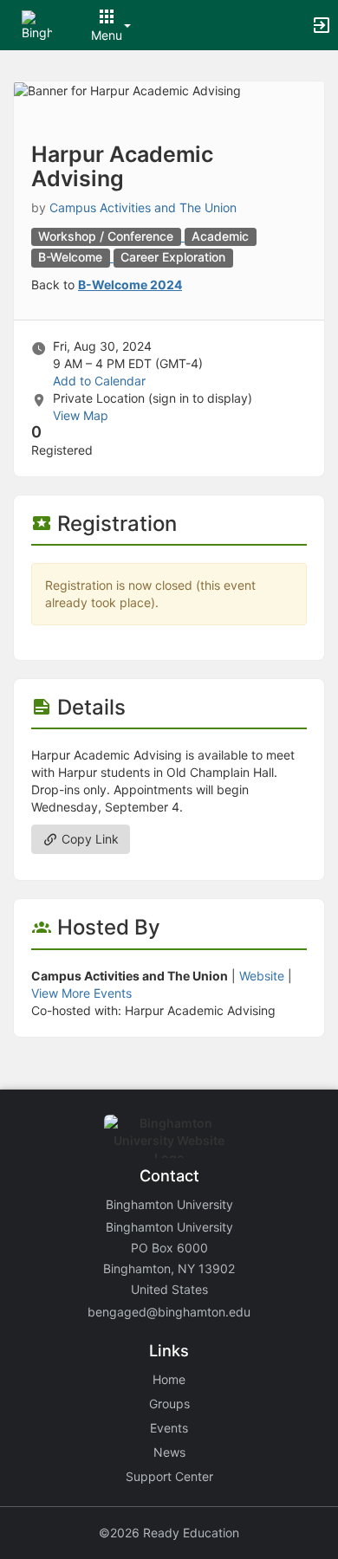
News (169, 1452)
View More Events (81, 993)
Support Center (169, 1476)
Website (261, 975)
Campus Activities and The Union (143, 207)
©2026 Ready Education (169, 1532)
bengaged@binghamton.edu (169, 1311)
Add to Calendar (99, 380)
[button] (36, 23)
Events (169, 1427)
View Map (80, 415)
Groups (169, 1403)
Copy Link (88, 838)
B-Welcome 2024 (130, 284)
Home (169, 1379)
